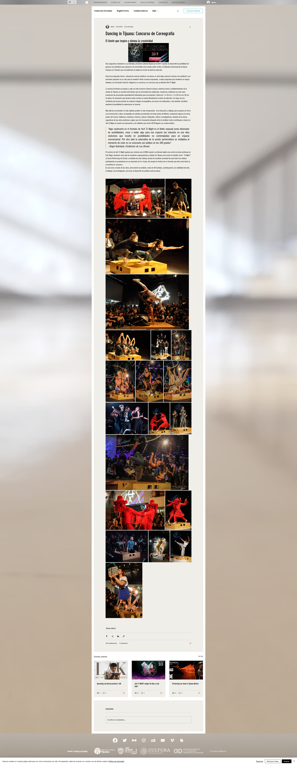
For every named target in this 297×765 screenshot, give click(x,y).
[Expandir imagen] (135, 198)
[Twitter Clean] (124, 740)
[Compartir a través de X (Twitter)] (112, 636)
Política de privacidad (116, 761)
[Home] (86, 2)
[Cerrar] (294, 761)
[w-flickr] (134, 740)
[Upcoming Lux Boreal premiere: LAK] (111, 670)
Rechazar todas (272, 761)
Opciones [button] (259, 761)
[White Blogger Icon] (181, 740)
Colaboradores (141, 11)
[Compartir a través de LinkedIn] (118, 636)
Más (154, 11)
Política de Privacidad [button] (80, 751)
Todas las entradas (103, 11)
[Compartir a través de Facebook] (107, 636)
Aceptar (286, 761)
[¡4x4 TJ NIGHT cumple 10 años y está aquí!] (148, 670)
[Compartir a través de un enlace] (124, 636)
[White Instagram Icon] (143, 740)
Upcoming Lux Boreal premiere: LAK (109, 683)
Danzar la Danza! (111, 628)
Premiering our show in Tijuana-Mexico (185, 683)
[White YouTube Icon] (162, 740)
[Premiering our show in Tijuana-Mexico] (186, 670)
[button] (178, 11)
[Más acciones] (190, 26)
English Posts (123, 11)
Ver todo (200, 656)
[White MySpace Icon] (153, 740)
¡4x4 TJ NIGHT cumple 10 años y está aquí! (147, 685)
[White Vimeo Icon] (172, 740)
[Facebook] (115, 740)
